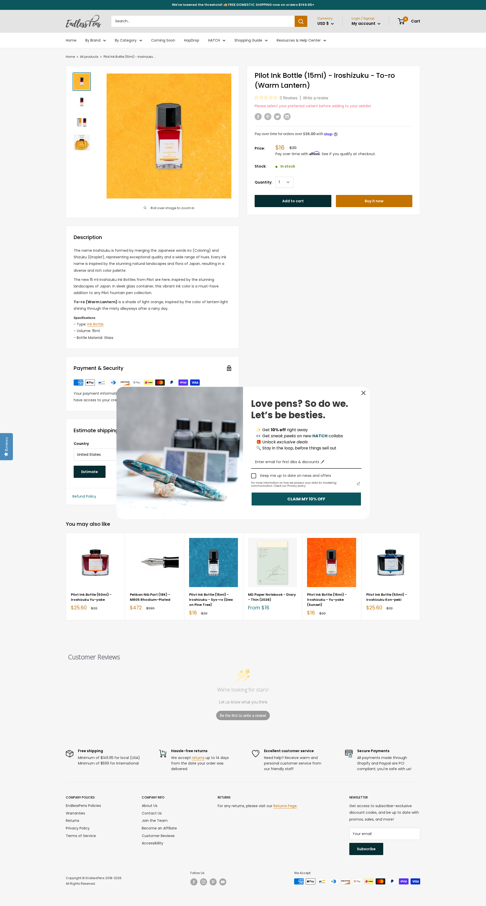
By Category (126, 40)
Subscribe (366, 848)
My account (364, 23)
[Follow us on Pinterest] (213, 881)
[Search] (301, 21)
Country (81, 443)
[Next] (420, 576)
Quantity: (263, 182)
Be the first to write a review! (243, 715)
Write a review (315, 98)
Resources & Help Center (299, 40)
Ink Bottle (95, 324)
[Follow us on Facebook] (193, 881)
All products (89, 57)
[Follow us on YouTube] (222, 881)
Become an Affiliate (159, 828)
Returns (72, 820)
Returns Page (285, 805)
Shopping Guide (248, 40)
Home (71, 40)
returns (198, 757)
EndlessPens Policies (83, 805)
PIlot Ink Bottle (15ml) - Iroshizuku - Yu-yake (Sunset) (327, 599)
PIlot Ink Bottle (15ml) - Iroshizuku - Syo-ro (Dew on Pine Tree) (211, 599)
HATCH (214, 40)
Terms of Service (81, 835)
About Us (149, 805)
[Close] (363, 393)
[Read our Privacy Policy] (358, 484)
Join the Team (155, 820)
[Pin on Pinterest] (267, 116)
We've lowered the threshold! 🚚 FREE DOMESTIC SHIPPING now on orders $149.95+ (243, 4)
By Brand (92, 40)
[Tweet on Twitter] (277, 116)
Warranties (75, 813)
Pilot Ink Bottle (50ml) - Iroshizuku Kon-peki (386, 597)
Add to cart (293, 201)
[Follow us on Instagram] (203, 881)
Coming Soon (163, 40)
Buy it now (374, 201)
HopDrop (191, 40)
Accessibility (152, 843)
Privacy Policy (78, 828)
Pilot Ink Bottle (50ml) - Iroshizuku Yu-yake (91, 597)
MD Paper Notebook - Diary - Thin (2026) (272, 597)
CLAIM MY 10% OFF (306, 499)
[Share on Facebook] (258, 116)
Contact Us (152, 813)
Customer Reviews (158, 835)
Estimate (89, 471)
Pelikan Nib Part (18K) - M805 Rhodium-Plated (150, 597)
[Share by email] (287, 116)
